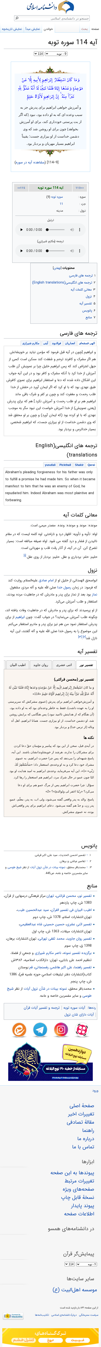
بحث (84, 29)
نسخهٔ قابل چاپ (77, 1197)
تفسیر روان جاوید (79, 938)
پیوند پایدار (82, 1206)
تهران (50, 896)
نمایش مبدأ (33, 29)
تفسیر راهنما (83, 967)
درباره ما (85, 1139)
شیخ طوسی (15, 867)
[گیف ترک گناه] (50, 1337)
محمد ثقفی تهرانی (52, 938)
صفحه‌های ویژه (78, 1189)
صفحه (95, 29)
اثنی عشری (64, 665)
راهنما (88, 1130)
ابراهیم (20, 617)
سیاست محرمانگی (88, 1315)
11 (61, 204)
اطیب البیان (18, 665)
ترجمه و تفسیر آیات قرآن (42, 1008)
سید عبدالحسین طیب (33, 910)
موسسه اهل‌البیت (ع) (75, 1290)
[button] (93, 266)
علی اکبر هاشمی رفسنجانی (53, 967)
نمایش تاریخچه (12, 29)
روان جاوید (40, 665)
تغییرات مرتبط (79, 1181)
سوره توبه (57, 197)
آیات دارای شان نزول (79, 1014)
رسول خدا (64, 587)
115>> (21, 188)
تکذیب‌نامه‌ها (42, 1315)
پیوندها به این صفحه (72, 1173)
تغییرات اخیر (81, 1114)
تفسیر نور (86, 665)
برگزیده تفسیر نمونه (77, 953)
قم (31, 967)
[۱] (25, 555)
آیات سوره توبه (74, 1008)
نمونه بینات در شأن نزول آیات (45, 989)
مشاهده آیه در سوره (30, 162)
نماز (94, 594)
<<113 (80, 188)
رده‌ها (92, 1008)
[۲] (84, 637)
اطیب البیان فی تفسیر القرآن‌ (71, 910)
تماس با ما (83, 1147)
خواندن (48, 29)
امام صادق (46, 580)
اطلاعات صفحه (79, 1214)
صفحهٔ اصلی (82, 1106)
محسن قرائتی (66, 896)
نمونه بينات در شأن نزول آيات (47, 867)
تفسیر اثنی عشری (79, 924)
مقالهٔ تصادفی (80, 1122)
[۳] (80, 637)
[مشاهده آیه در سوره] (50, 69)
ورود (95, 1090)
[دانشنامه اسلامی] (50, 7)
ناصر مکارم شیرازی (48, 953)
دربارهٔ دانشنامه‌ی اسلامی (64, 1315)
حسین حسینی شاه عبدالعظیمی (42, 924)
